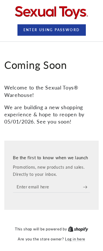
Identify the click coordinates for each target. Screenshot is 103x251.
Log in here (75, 239)
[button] (51, 30)
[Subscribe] (86, 187)
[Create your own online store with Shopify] (78, 229)
